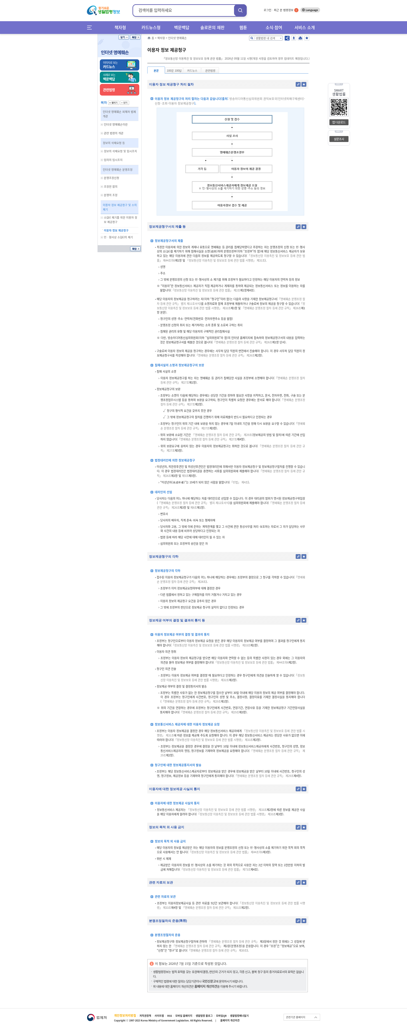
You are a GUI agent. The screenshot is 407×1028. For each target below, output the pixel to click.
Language (312, 10)
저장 (293, 38)
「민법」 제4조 (239, 482)
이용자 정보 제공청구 (116, 230)
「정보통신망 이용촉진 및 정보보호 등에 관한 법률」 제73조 (215, 869)
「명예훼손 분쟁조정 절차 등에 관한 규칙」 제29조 (222, 435)
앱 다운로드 (339, 122)
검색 (240, 10)
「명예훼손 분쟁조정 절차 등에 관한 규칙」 (233, 941)
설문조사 (339, 139)
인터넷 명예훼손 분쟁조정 (117, 169)
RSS (169, 1016)
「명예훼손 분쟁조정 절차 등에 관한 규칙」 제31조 (211, 908)
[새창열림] (97, 1016)
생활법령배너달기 (239, 1016)
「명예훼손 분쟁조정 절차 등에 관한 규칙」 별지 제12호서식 (193, 503)
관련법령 (210, 70)
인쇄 (300, 38)
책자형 (120, 27)
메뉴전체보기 (91, 27)
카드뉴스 (192, 70)
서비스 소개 (304, 27)
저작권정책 (145, 1016)
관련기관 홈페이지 (295, 1017)
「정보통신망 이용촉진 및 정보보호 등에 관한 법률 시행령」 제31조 (225, 260)
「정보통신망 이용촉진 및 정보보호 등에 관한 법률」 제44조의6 (251, 662)
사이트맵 (159, 1016)
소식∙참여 (274, 27)
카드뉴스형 (150, 27)
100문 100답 (174, 70)
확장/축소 (135, 37)
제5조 (184, 476)
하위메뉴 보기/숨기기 (102, 124)
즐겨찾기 (306, 38)
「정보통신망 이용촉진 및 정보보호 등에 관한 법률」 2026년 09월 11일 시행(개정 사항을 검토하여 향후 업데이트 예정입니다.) (235, 58)
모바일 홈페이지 (183, 1016)
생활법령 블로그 (204, 1016)
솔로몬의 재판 (212, 27)
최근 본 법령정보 (285, 10)
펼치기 (113, 103)
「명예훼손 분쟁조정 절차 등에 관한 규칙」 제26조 (271, 308)
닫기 (123, 37)
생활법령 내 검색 (265, 38)
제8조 (193, 507)
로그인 (267, 10)
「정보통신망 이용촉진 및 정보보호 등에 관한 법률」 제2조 (205, 290)
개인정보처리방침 (125, 1015)
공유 (287, 38)
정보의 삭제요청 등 (114, 143)
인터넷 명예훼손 (115, 52)
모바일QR (221, 1016)
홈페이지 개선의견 (230, 1020)
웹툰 (243, 27)
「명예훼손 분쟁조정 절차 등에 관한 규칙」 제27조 (207, 439)
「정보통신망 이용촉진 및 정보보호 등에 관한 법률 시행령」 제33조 (210, 645)
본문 (156, 70)
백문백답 (181, 27)
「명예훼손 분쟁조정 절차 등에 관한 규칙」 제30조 (217, 950)
